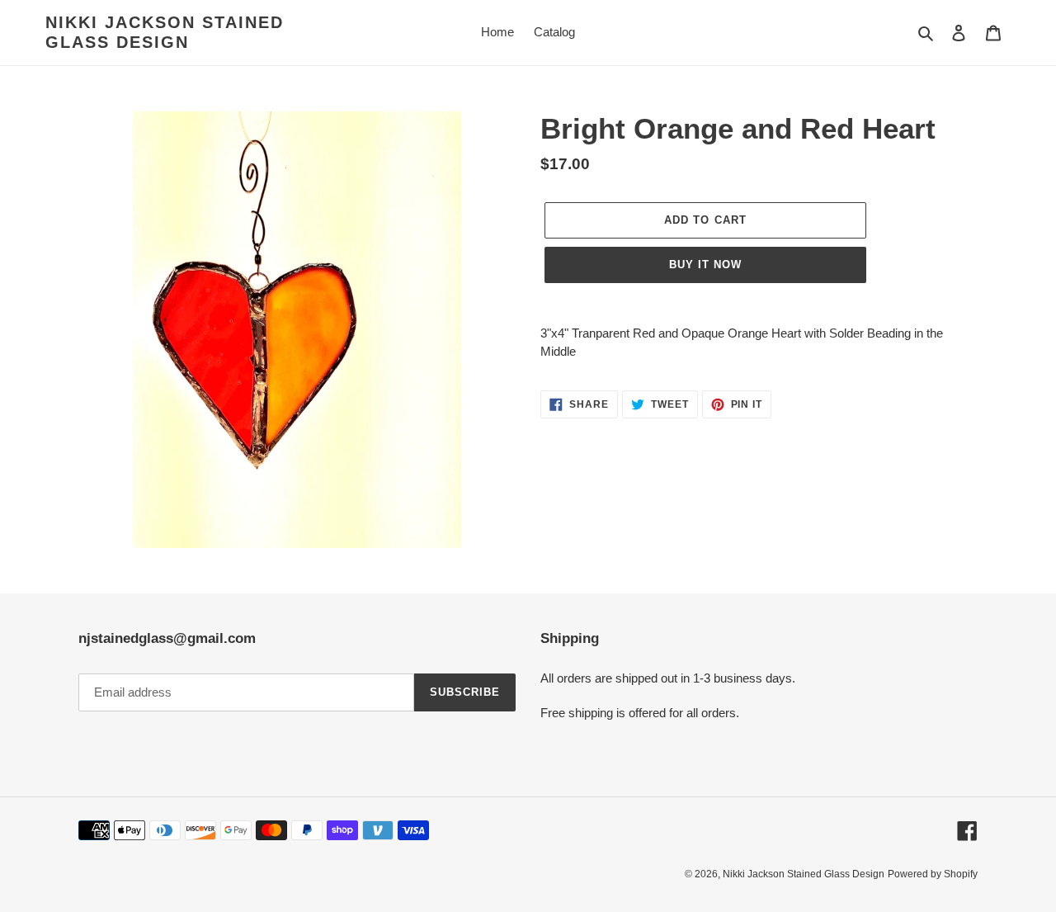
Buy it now (705, 264)
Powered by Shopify (933, 874)
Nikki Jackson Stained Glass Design (164, 32)
